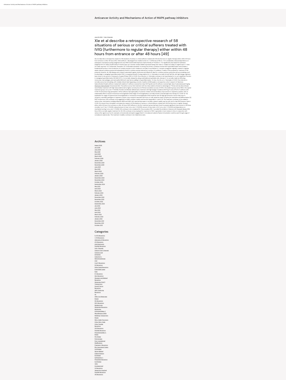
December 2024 (99, 178)
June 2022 (98, 208)
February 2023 (99, 193)
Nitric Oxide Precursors (101, 320)
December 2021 (99, 221)
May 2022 (97, 210)
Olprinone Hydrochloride (102, 86)
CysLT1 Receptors (100, 263)
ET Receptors (99, 274)
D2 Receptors (99, 265)
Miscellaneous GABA (101, 313)
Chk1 (96, 261)
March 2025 (98, 171)
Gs (95, 294)
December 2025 (99, 162)
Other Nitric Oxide (100, 322)
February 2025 (99, 173)
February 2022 (99, 216)
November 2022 (99, 199)
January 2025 (98, 175)
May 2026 (97, 152)
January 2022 (98, 219)
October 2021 (99, 225)
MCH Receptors (99, 303)
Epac (96, 271)
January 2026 (98, 160)
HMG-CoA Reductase (101, 296)
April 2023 (98, 188)
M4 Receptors (99, 301)
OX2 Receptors (99, 328)
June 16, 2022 (98, 37)
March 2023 (98, 191)
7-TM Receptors (99, 238)
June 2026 (98, 150)
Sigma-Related (99, 351)
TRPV (96, 364)
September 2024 (100, 184)
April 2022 (98, 212)
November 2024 (99, 180)
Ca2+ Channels (108, 37)
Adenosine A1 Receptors (102, 240)
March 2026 (98, 156)
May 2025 (97, 169)
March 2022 (98, 214)
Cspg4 (137, 113)
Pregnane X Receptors (101, 345)
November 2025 (99, 165)
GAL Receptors (99, 276)
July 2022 (97, 206)
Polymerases (98, 339)
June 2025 (98, 167)
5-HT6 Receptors (100, 235)
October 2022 (99, 201)
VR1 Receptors (99, 374)
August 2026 (98, 145)
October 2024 (99, 182)
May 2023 (97, 186)
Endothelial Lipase (100, 269)
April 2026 (98, 154)
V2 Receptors (99, 368)
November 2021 (99, 223)
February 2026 (99, 158)
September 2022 (100, 203)
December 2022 (99, 197)
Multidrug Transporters (101, 315)
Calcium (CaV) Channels (102, 250)
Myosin (97, 318)
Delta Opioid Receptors (101, 267)
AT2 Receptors (99, 242)
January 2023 (98, 195)
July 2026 (97, 147)
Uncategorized (99, 366)
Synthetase (98, 362)
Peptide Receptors (100, 330)
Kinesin (97, 299)
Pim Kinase (98, 337)
